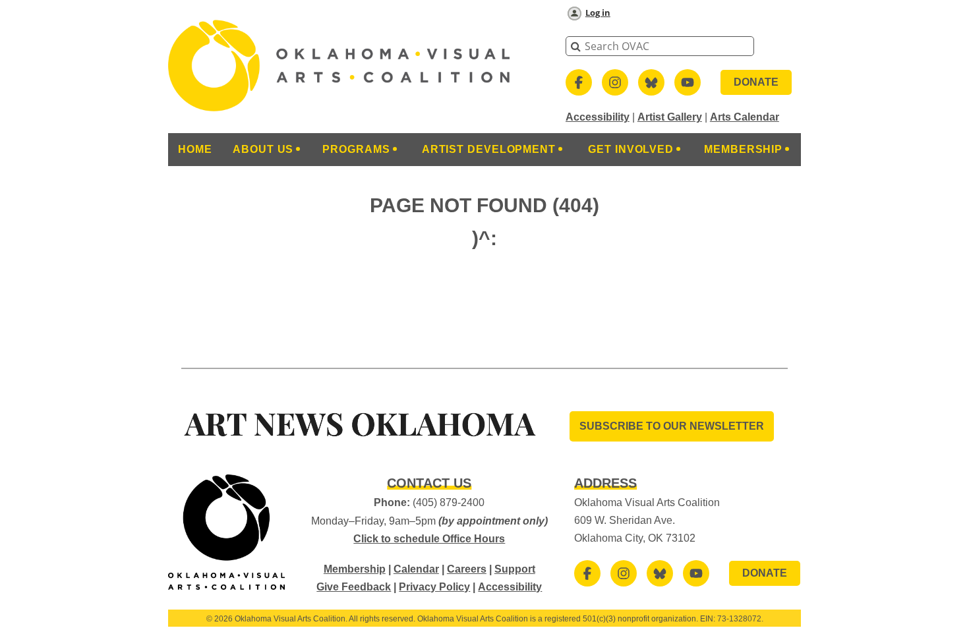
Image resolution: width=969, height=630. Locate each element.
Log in (597, 12)
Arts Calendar (744, 117)
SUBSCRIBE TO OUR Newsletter (671, 426)
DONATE (756, 82)
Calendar (416, 569)
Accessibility (598, 117)
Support (514, 569)
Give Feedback (353, 586)
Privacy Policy (434, 586)
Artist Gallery (669, 117)
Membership (355, 569)
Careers (466, 569)
